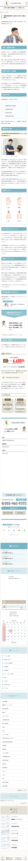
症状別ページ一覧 (22, 790)
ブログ (4, 524)
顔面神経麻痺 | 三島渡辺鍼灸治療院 (18, 305)
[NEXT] (24, 621)
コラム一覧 (23, 803)
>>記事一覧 (14, 812)
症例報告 (9, 524)
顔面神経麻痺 (17, 524)
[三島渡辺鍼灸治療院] (13, 3)
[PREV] (3, 621)
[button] (3, 530)
